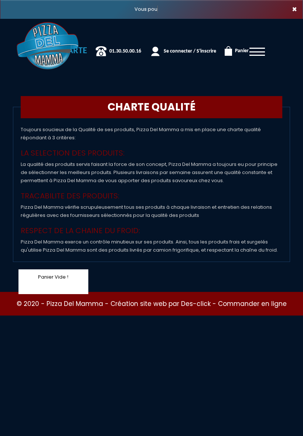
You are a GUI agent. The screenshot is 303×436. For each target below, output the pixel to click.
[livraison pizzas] (47, 29)
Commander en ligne (252, 303)
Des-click (196, 303)
